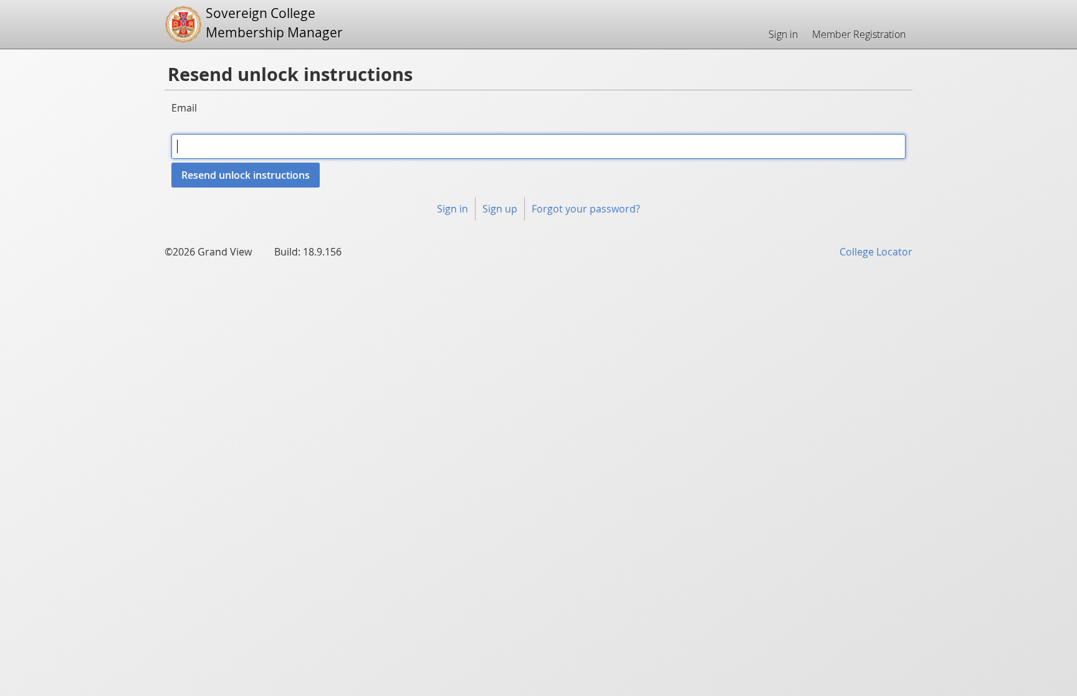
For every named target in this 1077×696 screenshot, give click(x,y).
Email (184, 108)
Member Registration (859, 34)
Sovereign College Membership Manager (274, 22)
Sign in (783, 34)
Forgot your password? (586, 209)
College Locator (876, 252)
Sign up (499, 209)
